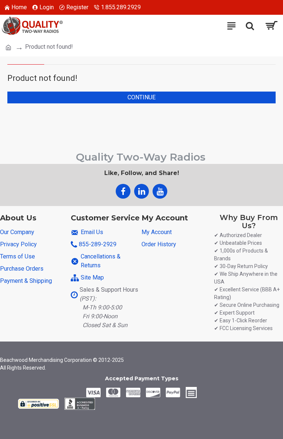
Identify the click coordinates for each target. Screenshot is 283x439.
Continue (141, 97)
